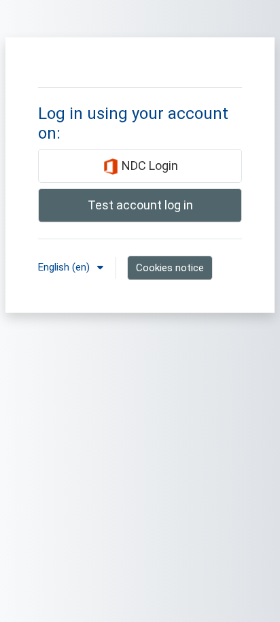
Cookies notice (170, 268)
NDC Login (148, 165)
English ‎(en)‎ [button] (65, 267)
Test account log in (140, 205)
